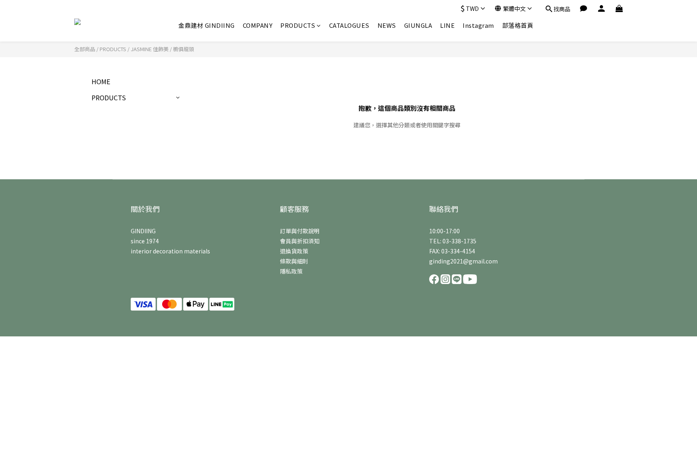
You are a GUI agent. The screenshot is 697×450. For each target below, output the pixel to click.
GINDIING (143, 231)
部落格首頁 (518, 25)
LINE (447, 25)
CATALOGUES (349, 25)
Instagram (478, 25)
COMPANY (258, 25)
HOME (101, 81)
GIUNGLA (418, 25)
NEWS (387, 25)
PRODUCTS (297, 25)
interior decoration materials (170, 251)
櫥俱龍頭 (183, 49)
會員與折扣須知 (299, 241)
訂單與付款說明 (299, 231)
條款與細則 (294, 261)
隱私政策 (291, 271)
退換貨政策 (294, 251)
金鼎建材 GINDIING (206, 25)
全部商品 (84, 49)
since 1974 (145, 241)
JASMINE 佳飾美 (150, 49)
